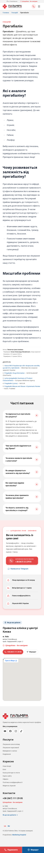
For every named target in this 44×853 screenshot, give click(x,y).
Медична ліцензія (9, 786)
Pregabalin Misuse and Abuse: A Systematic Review (22, 386)
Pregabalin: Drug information (14, 373)
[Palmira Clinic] (12, 6)
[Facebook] (10, 731)
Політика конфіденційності (12, 782)
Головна (6, 13)
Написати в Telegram (19, 569)
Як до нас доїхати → (10, 815)
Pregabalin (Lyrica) (11, 383)
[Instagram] (16, 731)
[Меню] (39, 6)
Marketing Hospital (19, 835)
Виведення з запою (10, 751)
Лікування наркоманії (11, 747)
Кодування (7, 754)
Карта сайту (7, 776)
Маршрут (32, 652)
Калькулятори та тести (11, 773)
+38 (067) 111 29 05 (14, 652)
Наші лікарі (7, 766)
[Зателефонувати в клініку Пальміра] (33, 6)
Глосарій (14, 13)
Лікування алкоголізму (11, 744)
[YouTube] (5, 731)
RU (9, 826)
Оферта (5, 779)
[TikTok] (21, 731)
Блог (4, 769)
